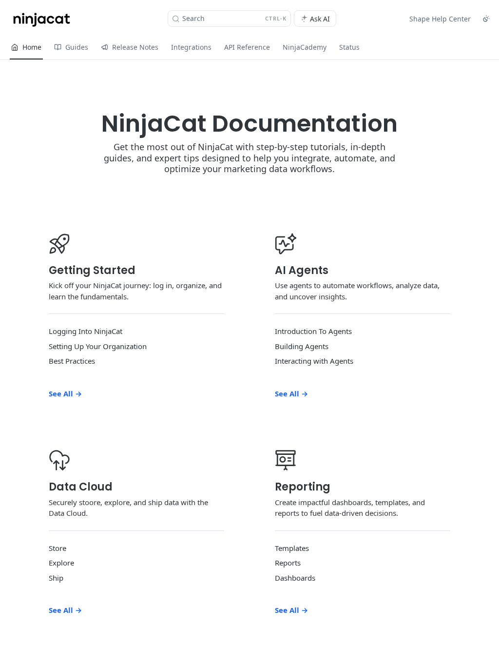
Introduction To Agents (313, 331)
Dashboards (295, 578)
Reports (288, 563)
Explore (61, 563)
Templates (292, 548)
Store (57, 548)
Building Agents (301, 346)
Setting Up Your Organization (98, 346)
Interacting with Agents (314, 361)
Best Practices (72, 361)
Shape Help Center (440, 18)
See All (65, 393)
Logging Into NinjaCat (85, 331)
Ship (56, 578)
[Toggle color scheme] (486, 18)
